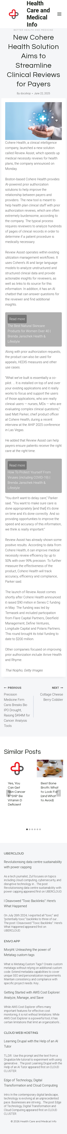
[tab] (27, 829)
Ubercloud (14, 853)
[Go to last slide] (8, 793)
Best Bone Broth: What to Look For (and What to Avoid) (50, 792)
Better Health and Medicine (33, 30)
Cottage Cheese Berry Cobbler (51, 694)
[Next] (58, 793)
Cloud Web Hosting (21, 1032)
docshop (25, 93)
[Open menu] (59, 14)
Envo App (12, 941)
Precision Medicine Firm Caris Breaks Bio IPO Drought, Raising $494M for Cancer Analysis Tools (17, 707)
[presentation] (17, 768)
